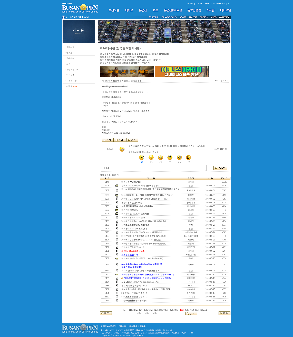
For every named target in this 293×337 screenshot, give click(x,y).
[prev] (125, 310)
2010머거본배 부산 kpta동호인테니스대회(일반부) (143, 221)
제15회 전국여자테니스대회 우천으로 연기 (140, 271)
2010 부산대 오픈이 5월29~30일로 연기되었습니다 (143, 236)
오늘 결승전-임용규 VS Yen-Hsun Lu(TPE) (140, 282)
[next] (205, 310)
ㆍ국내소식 (69, 58)
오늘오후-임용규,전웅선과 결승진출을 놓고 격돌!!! (144, 289)
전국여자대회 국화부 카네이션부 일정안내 (140, 185)
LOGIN (199, 4)
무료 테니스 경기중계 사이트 (134, 285)
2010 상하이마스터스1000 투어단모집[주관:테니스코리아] (147, 195)
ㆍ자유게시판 (70, 80)
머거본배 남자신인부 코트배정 (135, 214)
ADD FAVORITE (218, 4)
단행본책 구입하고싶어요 (132, 247)
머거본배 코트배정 (129, 210)
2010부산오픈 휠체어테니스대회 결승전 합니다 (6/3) (145, 199)
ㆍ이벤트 (68, 86)
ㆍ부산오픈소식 (71, 69)
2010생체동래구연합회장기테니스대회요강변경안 (143, 243)
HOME (190, 4)
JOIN (206, 4)
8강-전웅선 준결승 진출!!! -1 (134, 297)
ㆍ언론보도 (69, 75)
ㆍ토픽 (67, 64)
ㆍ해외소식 (69, 53)
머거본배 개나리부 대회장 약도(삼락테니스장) (142, 258)
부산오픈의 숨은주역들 (131, 202)
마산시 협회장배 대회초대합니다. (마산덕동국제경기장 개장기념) (150, 189)
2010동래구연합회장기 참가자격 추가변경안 (141, 240)
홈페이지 (224, 80)
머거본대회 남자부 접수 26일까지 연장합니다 (141, 232)
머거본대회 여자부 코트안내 (134, 228)
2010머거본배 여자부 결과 (133, 217)
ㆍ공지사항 (69, 47)
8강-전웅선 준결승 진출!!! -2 (134, 293)
